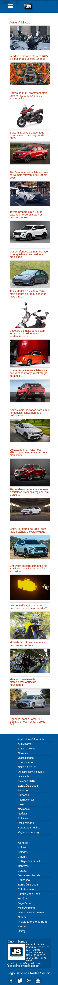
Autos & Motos (19, 22)
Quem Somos (17, 941)
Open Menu (10, 6)
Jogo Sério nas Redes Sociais (29, 973)
